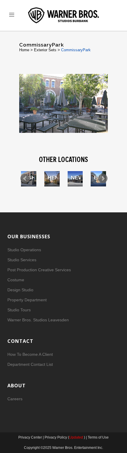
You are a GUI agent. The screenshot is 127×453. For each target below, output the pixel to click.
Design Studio (20, 289)
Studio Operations (24, 249)
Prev (25, 178)
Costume (15, 279)
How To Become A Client (30, 354)
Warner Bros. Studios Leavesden (38, 320)
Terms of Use (98, 437)
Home (24, 50)
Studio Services (21, 259)
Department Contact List (30, 364)
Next (103, 178)
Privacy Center (30, 437)
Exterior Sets (45, 50)
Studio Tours (19, 309)
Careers (14, 398)
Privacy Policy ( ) (65, 437)
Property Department (27, 299)
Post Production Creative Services (39, 269)
